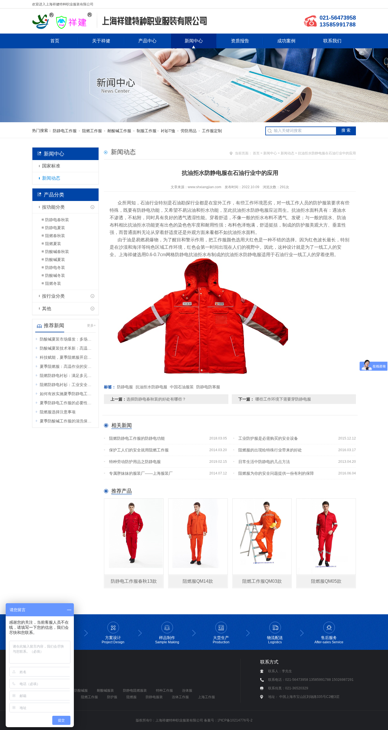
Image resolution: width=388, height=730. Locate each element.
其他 (46, 308)
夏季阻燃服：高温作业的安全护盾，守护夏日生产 (67, 366)
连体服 (187, 690)
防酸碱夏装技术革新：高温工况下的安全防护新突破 (67, 348)
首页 (54, 40)
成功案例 (286, 40)
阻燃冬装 (53, 283)
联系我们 (332, 40)
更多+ (91, 325)
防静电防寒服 (208, 387)
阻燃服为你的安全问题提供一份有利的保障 (297, 473)
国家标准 (51, 165)
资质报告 (240, 40)
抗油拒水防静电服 (151, 387)
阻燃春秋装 (55, 235)
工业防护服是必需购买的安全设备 (297, 438)
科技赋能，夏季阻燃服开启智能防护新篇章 (67, 357)
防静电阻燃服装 (135, 690)
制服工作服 (147, 130)
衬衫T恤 (168, 130)
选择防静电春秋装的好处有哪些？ (156, 399)
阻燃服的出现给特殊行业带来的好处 (297, 450)
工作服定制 (212, 130)
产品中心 (147, 40)
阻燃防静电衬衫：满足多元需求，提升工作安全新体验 (67, 375)
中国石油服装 (182, 387)
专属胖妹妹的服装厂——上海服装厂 (168, 473)
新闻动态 (51, 178)
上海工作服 (206, 697)
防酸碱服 (81, 690)
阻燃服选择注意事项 (58, 412)
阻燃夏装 (53, 243)
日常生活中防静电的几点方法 (297, 461)
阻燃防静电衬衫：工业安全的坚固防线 (67, 384)
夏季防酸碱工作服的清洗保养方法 (67, 421)
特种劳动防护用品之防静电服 (168, 461)
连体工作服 (180, 697)
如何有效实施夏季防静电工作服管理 (67, 393)
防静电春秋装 (57, 219)
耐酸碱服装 (105, 690)
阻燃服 (131, 697)
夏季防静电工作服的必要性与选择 (67, 403)
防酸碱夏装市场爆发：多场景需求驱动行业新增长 (67, 339)
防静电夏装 (55, 227)
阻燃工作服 (92, 130)
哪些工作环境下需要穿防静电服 (282, 399)
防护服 (112, 697)
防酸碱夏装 (55, 259)
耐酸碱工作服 (119, 130)
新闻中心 (194, 40)
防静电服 (125, 387)
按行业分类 (53, 296)
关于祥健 (101, 40)
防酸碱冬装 (55, 275)
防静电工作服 (65, 130)
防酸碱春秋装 (57, 251)
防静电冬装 (55, 267)
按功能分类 (53, 207)
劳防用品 (189, 130)
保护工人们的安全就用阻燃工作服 (168, 450)
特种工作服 (164, 690)
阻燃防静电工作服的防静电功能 (168, 438)
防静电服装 (154, 697)
